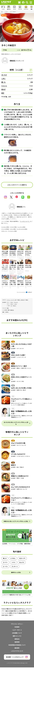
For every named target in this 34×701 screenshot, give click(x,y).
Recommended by (21, 292)
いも (11, 305)
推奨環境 (17, 642)
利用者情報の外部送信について (17, 645)
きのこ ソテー (4, 231)
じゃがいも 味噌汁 (21, 227)
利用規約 (17, 627)
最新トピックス (17, 636)
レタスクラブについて (17, 651)
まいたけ (4, 75)
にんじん (4, 86)
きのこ (12, 302)
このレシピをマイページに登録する (17, 185)
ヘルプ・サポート (17, 630)
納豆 (2, 93)
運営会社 (17, 639)
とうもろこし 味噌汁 (13, 231)
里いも (3, 82)
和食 (8, 308)
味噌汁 (27, 300)
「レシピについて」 (25, 221)
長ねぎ (3, 89)
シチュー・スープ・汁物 (11, 300)
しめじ (3, 78)
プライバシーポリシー (17, 624)
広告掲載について (17, 633)
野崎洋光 (12, 61)
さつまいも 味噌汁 (5, 227)
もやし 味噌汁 (13, 229)
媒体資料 (17, 648)
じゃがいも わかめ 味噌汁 (22, 229)
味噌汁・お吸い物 (20, 300)
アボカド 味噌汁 (14, 227)
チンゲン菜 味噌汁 (5, 229)
